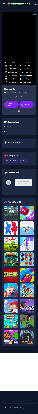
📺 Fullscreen (26, 104)
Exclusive (11, 161)
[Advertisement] (19, 372)
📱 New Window (9, 104)
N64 (23, 161)
